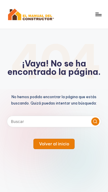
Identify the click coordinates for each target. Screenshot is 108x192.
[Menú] (98, 14)
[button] (95, 121)
